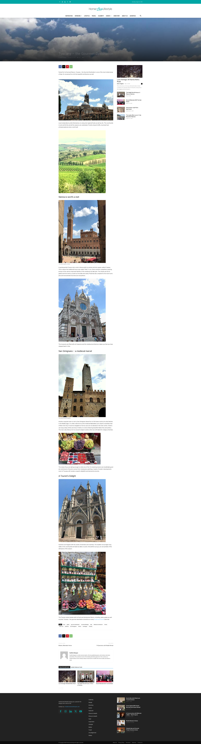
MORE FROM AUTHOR (76, 667)
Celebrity (101, 16)
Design (90, 702)
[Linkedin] (65, 2)
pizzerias (67, 626)
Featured (91, 710)
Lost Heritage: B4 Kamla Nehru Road (67, 683)
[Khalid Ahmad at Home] (121, 723)
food (64, 624)
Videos (90, 735)
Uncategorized (92, 732)
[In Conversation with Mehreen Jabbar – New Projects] (121, 715)
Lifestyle (87, 16)
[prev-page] (60, 688)
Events (108, 16)
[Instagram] (62, 2)
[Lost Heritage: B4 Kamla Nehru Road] (67, 676)
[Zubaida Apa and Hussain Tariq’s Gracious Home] (121, 730)
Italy (91, 624)
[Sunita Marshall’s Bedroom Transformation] (121, 700)
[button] (140, 16)
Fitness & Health (93, 713)
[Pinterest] (67, 66)
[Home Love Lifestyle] (100, 9)
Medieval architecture (98, 624)
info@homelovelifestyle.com (72, 706)
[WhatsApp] (71, 66)
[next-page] (62, 688)
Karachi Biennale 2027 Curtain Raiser (104, 683)
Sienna (79, 626)
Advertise (133, 16)
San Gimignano (73, 626)
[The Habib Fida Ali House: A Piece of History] (85, 676)
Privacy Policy (121, 742)
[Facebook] (60, 2)
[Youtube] (70, 2)
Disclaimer (128, 742)
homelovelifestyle (85, 624)
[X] (67, 2)
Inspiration (69, 16)
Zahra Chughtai (120, 83)
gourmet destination (75, 624)
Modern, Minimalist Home (65, 645)
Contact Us (140, 742)
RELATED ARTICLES (64, 667)
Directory (117, 16)
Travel (94, 16)
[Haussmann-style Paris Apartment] (121, 109)
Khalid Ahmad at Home (132, 720)
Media (90, 727)
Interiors (78, 16)
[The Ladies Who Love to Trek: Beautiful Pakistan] (121, 117)
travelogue (85, 626)
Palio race (61, 626)
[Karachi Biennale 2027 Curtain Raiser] (104, 676)
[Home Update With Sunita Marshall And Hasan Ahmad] (121, 707)
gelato (68, 624)
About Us (125, 16)
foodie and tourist (99, 619)
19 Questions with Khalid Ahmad (104, 645)
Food (90, 719)
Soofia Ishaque (63, 57)
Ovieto (105, 624)
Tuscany (90, 626)
